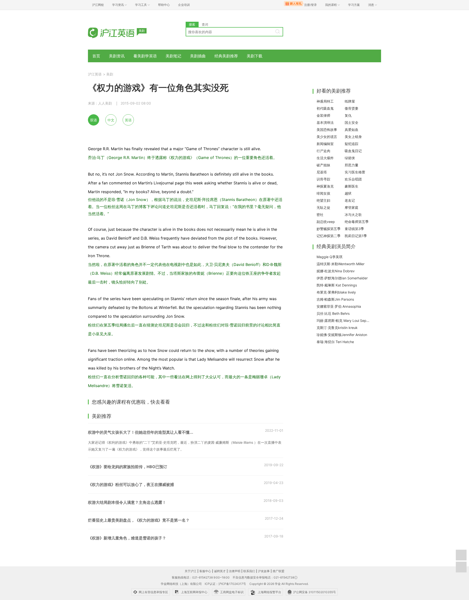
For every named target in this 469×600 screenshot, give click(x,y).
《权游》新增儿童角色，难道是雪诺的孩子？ (127, 538)
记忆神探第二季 (329, 236)
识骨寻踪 (323, 179)
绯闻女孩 (323, 193)
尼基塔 (322, 172)
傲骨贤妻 (351, 108)
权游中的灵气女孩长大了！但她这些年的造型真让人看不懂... (140, 432)
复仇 (348, 115)
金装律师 (323, 115)
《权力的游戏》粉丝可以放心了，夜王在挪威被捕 (131, 484)
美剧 (109, 74)
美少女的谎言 (327, 137)
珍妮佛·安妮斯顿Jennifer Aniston (342, 335)
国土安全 (351, 122)
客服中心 (205, 571)
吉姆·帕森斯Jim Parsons (335, 299)
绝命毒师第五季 (357, 222)
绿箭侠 (350, 158)
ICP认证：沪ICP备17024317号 (225, 584)
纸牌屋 (350, 101)
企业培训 (184, 5)
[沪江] (118, 32)
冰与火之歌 (353, 214)
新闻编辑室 (325, 144)
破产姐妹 (323, 165)
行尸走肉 (323, 151)
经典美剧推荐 (226, 55)
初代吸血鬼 (325, 108)
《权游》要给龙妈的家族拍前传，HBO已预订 (127, 466)
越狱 (348, 193)
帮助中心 (164, 5)
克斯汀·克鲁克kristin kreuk (337, 328)
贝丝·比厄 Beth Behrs (333, 313)
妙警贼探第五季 (329, 229)
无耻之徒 (323, 207)
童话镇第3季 (354, 229)
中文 (110, 120)
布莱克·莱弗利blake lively (336, 292)
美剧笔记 (173, 55)
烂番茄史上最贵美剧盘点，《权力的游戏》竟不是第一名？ (139, 520)
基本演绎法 (325, 122)
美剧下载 (254, 55)
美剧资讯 (117, 55)
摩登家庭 (351, 207)
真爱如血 (351, 129)
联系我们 (249, 571)
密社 (320, 214)
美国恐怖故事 (327, 129)
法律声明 (234, 571)
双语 (93, 120)
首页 (96, 55)
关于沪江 (190, 571)
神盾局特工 (325, 101)
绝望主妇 (323, 200)
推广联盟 (278, 571)
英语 (128, 120)
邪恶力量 (351, 165)
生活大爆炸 (325, 158)
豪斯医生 (351, 186)
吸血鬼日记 (353, 151)
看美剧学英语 (145, 55)
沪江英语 (95, 74)
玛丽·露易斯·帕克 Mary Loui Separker (344, 320)
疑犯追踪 (351, 144)
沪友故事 (264, 571)
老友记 (350, 200)
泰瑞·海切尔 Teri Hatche (335, 342)
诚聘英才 (220, 571)
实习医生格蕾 (355, 172)
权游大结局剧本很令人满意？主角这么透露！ (127, 502)
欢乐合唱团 (353, 179)
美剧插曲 (198, 55)
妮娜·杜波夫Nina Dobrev (336, 271)
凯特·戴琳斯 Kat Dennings (337, 285)
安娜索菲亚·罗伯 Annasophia (339, 306)
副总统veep (326, 222)
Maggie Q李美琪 (329, 257)
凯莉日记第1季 (356, 236)
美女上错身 (353, 137)
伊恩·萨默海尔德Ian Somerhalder (342, 278)
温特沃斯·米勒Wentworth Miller (340, 264)
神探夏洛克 (325, 186)
